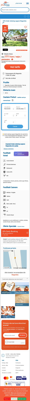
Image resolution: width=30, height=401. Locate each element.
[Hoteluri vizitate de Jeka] (22, 288)
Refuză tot (7, 399)
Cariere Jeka (4, 316)
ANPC (17, 372)
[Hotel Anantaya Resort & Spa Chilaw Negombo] (25, 16)
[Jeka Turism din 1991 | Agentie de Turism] (5, 6)
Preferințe (14, 399)
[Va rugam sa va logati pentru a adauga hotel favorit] (25, 27)
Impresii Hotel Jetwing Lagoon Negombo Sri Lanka (15, 145)
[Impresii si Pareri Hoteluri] (22, 300)
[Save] (13, 100)
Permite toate (22, 399)
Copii (5, 120)
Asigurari (18, 368)
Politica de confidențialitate (17, 395)
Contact (4, 370)
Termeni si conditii (10, 357)
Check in (18, 107)
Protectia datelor (20, 365)
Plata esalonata (20, 370)
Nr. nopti (6, 113)
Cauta (15, 126)
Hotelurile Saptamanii (6, 292)
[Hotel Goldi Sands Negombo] (28, 16)
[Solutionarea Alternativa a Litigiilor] (15, 386)
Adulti (17, 113)
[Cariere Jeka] (8, 312)
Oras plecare (7, 107)
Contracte (18, 363)
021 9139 (19, 3)
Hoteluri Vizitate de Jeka (21, 292)
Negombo (15, 275)
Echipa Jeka (5, 363)
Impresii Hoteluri (19, 304)
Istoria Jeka (5, 365)
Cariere (4, 368)
